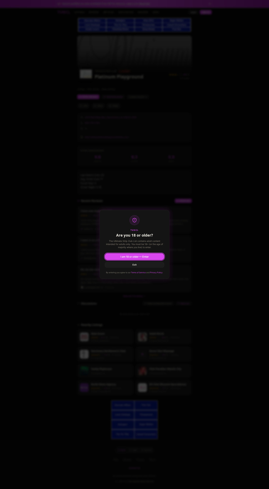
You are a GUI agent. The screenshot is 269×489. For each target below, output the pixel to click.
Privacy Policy (156, 272)
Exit (134, 264)
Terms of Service (138, 272)
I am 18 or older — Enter (134, 256)
